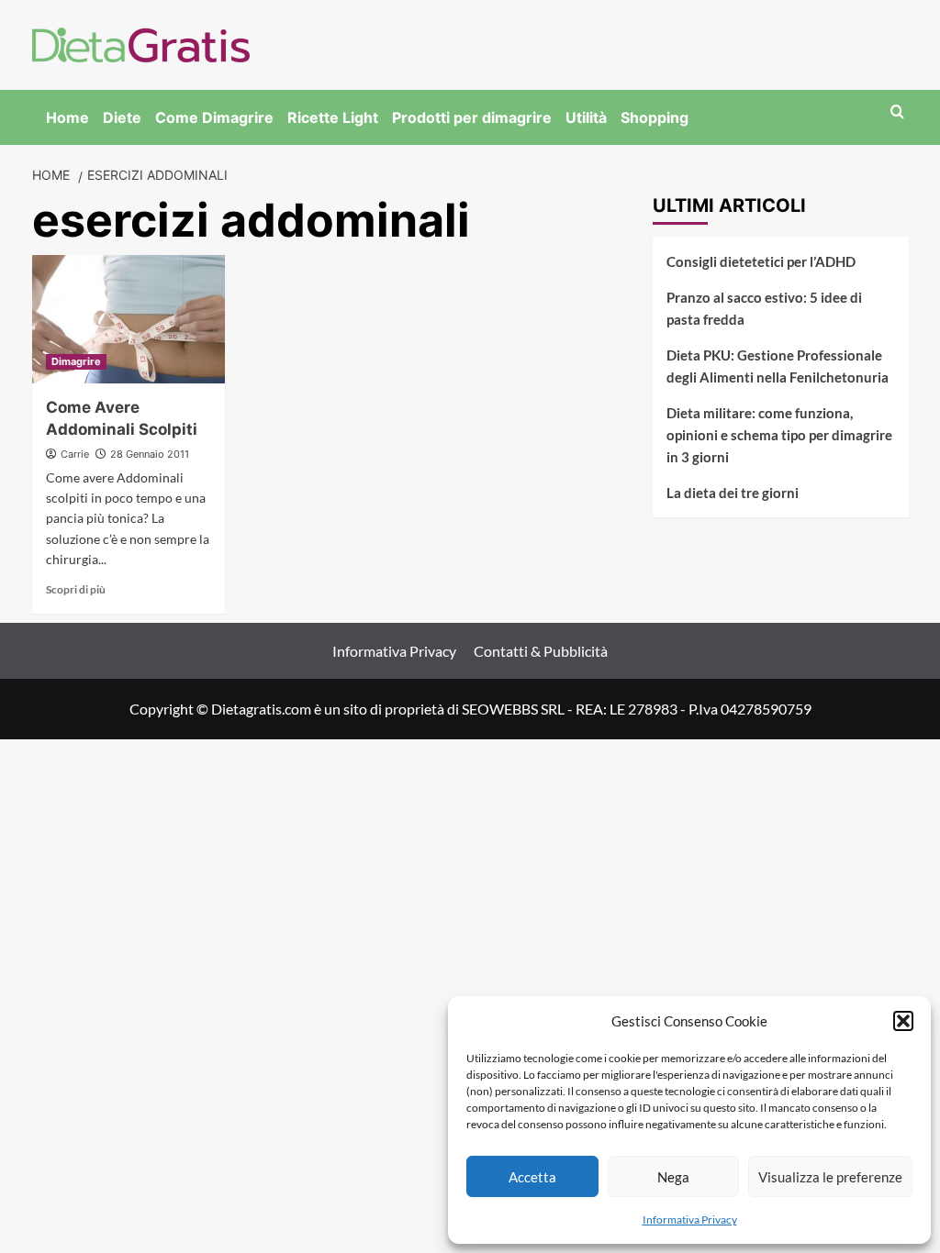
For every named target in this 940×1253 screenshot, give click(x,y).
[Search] (897, 112)
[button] (903, 1021)
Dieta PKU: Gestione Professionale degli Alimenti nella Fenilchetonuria (777, 366)
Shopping (654, 117)
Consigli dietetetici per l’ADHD (761, 261)
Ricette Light (332, 117)
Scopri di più (76, 589)
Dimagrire (76, 361)
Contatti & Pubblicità (541, 651)
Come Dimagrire (214, 117)
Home (67, 117)
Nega (673, 1177)
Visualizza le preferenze (830, 1177)
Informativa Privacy (690, 1219)
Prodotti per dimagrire (472, 117)
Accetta (532, 1177)
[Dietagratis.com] (141, 42)
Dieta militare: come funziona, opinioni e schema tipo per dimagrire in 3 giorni (779, 435)
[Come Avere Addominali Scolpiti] (128, 319)
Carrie (75, 454)
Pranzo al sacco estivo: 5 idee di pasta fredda (764, 308)
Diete (122, 117)
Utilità (586, 117)
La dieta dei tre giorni (732, 492)
